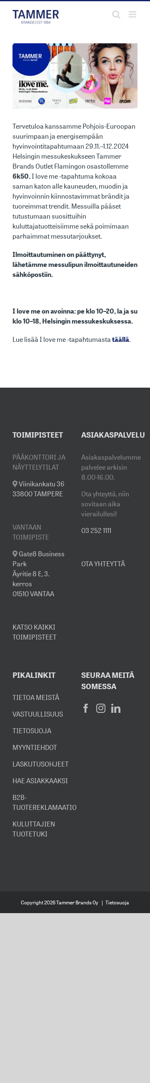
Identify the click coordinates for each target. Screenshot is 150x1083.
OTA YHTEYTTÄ (103, 563)
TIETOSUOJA (31, 730)
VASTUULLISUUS (37, 714)
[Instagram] (100, 708)
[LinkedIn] (115, 708)
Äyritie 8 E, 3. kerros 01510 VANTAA (38, 573)
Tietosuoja (117, 902)
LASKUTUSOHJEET (40, 764)
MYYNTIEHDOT (34, 747)
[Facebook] (85, 708)
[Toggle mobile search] (116, 14)
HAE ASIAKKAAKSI (40, 780)
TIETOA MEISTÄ (35, 697)
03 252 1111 (96, 530)
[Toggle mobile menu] (133, 14)
